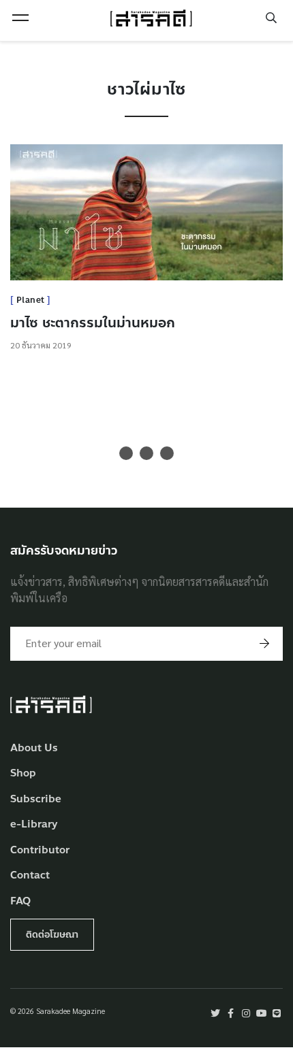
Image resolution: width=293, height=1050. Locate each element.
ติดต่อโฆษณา (52, 935)
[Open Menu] (20, 17)
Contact (30, 875)
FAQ (20, 901)
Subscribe (35, 799)
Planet (30, 300)
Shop (23, 773)
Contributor (40, 850)
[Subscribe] (264, 644)
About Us (34, 748)
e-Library (34, 824)
